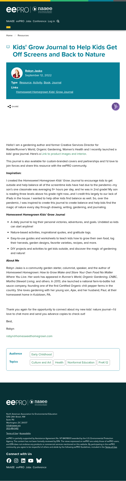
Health (59, 362)
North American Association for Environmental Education (29, 10)
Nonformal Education (81, 362)
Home (9, 35)
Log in (51, 21)
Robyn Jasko (33, 71)
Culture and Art (41, 362)
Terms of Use (12, 433)
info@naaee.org (13, 425)
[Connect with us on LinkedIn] (23, 461)
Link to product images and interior (64, 154)
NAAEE (10, 21)
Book (47, 82)
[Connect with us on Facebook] (9, 461)
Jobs (28, 21)
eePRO (20, 21)
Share (15, 106)
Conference (39, 21)
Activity (37, 82)
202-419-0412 (12, 428)
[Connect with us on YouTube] (30, 461)
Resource (26, 82)
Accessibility (25, 433)
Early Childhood (42, 354)
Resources (23, 35)
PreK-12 (103, 362)
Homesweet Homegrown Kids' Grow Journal (44, 92)
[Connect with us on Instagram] (16, 461)
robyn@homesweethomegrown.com (29, 336)
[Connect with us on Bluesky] (39, 461)
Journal (56, 82)
